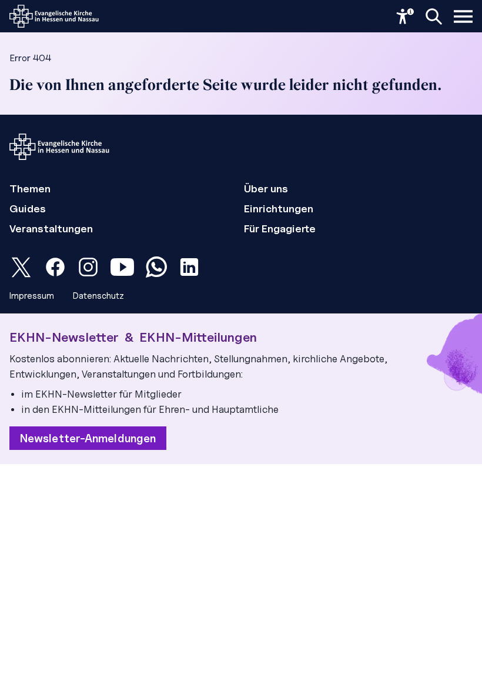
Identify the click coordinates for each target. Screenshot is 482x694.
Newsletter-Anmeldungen (88, 438)
